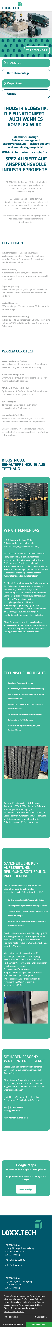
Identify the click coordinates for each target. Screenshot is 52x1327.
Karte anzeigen (26, 1189)
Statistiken (41, 1317)
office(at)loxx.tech (13, 1265)
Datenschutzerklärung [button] (14, 1311)
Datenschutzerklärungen (30, 1176)
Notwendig (12, 1317)
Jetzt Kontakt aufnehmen (16, 1117)
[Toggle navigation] (47, 8)
